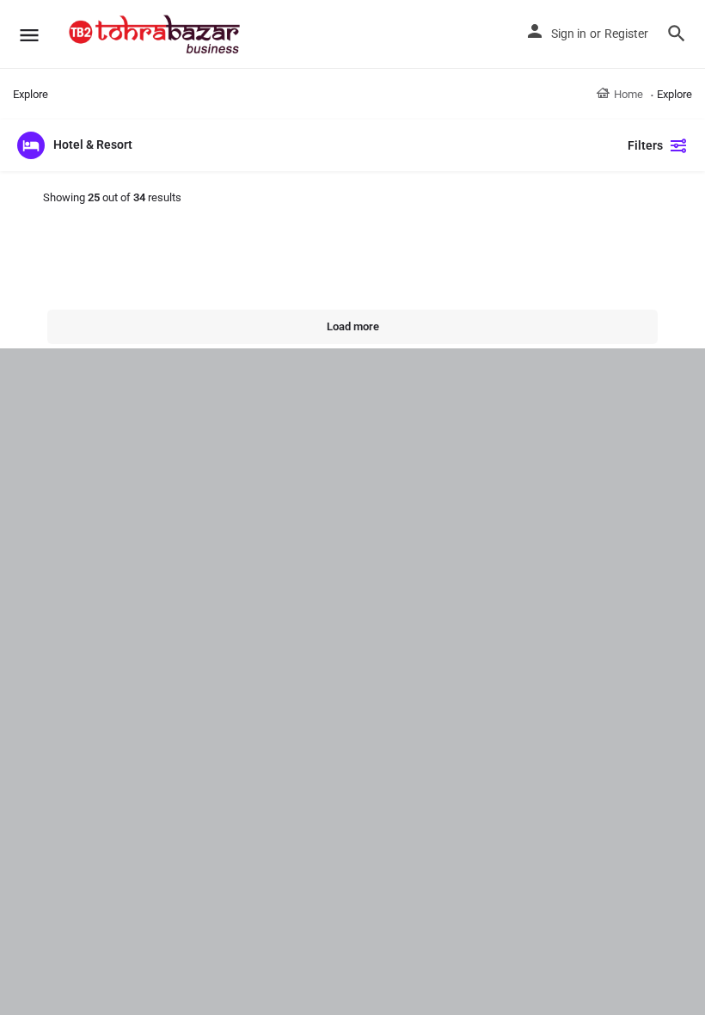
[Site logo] (156, 34)
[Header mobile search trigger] (676, 33)
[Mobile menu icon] (29, 35)
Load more (353, 326)
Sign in (568, 33)
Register (626, 33)
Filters (645, 145)
